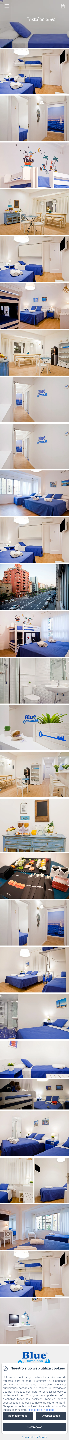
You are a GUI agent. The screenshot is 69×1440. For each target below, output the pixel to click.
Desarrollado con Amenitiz (34, 1437)
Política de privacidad (40, 1409)
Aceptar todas (51, 1415)
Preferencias (34, 1427)
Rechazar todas (17, 1415)
